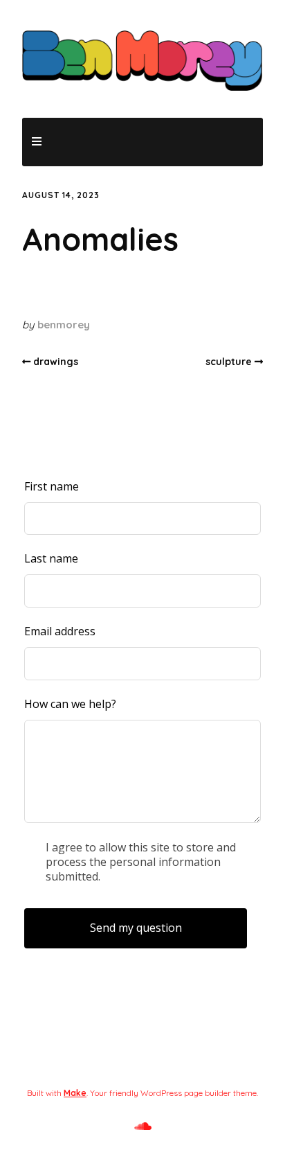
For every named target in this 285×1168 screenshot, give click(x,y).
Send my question (136, 927)
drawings (55, 361)
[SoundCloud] (142, 1126)
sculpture (228, 361)
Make (75, 1093)
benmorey (63, 324)
